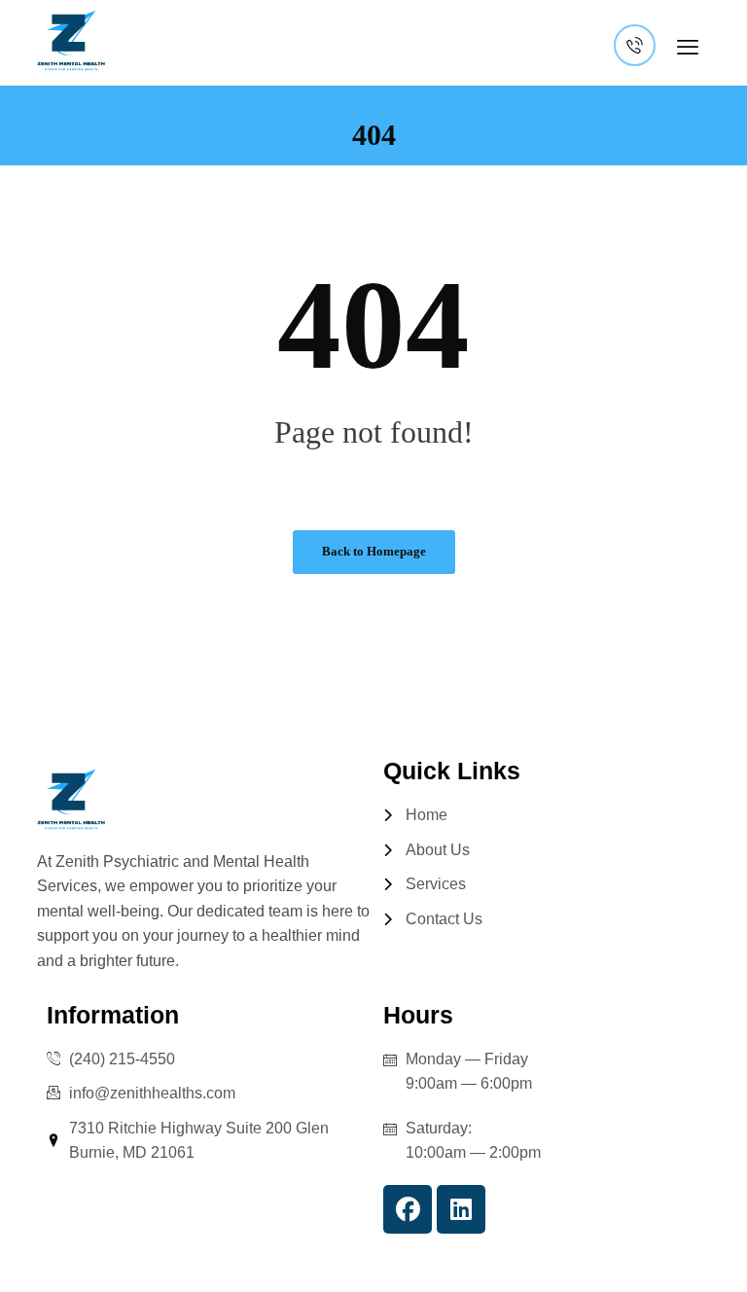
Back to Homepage (374, 551)
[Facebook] (407, 1209)
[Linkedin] (461, 1209)
